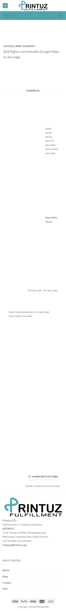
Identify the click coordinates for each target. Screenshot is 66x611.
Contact (6, 582)
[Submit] (60, 15)
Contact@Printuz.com (14, 544)
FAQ (5, 588)
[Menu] (5, 5)
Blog (5, 576)
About (5, 570)
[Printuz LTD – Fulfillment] (33, 5)
